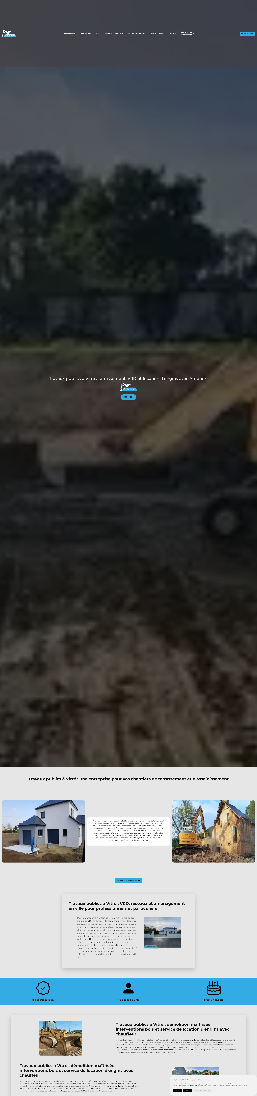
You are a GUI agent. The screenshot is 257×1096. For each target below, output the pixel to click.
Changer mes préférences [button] (202, 1090)
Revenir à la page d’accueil (128, 881)
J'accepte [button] (177, 1090)
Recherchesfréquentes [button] (186, 34)
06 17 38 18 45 (247, 34)
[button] (194, 34)
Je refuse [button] (187, 1090)
